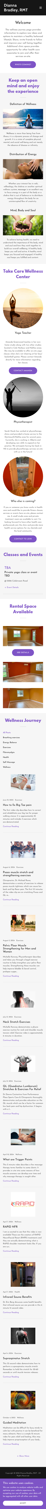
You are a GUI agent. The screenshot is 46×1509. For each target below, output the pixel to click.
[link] (17, 11)
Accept (23, 1503)
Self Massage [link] (9, 762)
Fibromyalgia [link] (8, 752)
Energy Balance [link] (10, 743)
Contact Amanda (23, 371)
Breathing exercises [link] (11, 738)
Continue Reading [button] (11, 826)
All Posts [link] (7, 733)
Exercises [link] (7, 747)
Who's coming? (23, 65)
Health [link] (6, 757)
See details (23, 653)
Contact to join (23, 539)
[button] (40, 7)
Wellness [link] (7, 767)
